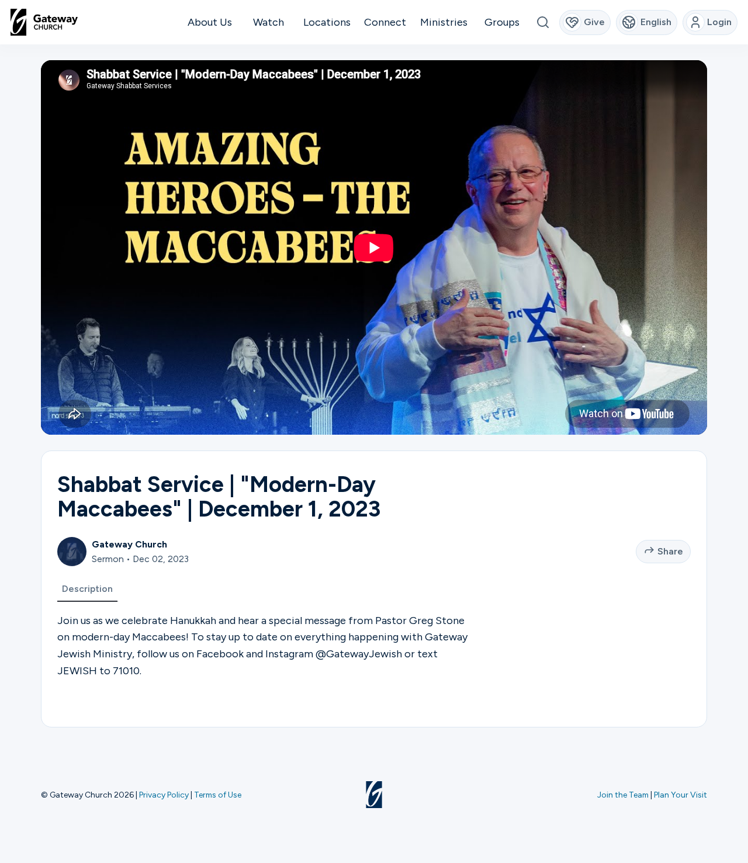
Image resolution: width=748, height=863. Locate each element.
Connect (385, 22)
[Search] (542, 22)
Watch (268, 22)
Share (670, 551)
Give (594, 21)
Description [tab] (87, 588)
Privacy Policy (164, 794)
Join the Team (623, 794)
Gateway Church (129, 544)
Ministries (444, 22)
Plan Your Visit (680, 794)
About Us (210, 22)
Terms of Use (217, 794)
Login (719, 21)
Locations (327, 22)
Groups (502, 22)
